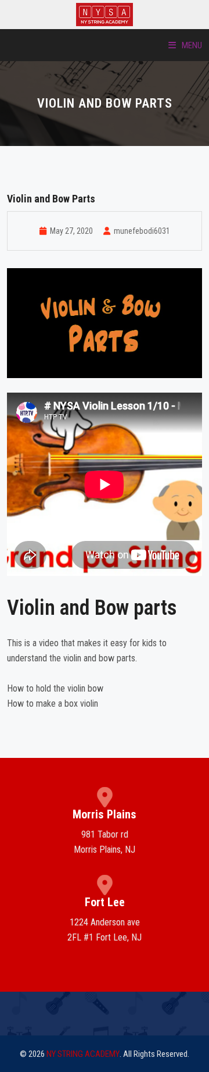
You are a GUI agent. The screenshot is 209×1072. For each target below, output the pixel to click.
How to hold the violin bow (55, 688)
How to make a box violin (52, 703)
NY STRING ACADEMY (83, 1054)
